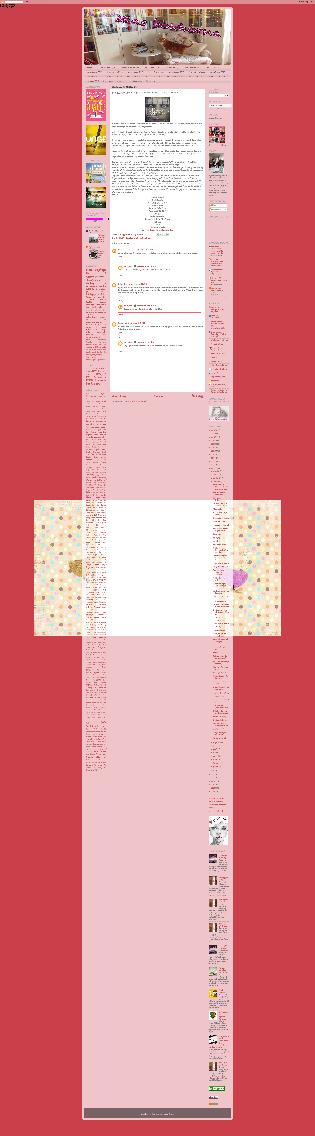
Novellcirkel (94, 335)
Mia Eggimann (128, 266)
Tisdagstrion (93, 280)
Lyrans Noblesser (217, 270)
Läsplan (103, 299)
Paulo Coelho (102, 692)
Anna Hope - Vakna (219, 544)
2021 (213, 447)
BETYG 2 (96, 371)
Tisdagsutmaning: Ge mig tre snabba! (220, 657)
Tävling (104, 335)
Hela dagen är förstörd (221, 525)
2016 (213, 465)
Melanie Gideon (101, 670)
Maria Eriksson (91, 650)
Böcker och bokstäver (129, 67)
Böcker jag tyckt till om (114, 81)
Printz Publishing (216, 332)
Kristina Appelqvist (96, 614)
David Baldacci (90, 487)
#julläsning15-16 (94, 330)
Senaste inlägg (119, 396)
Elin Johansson (97, 502)
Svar (122, 262)
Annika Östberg (101, 437)
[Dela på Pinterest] (168, 234)
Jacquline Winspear (99, 555)
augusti (216, 742)
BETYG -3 (89, 369)
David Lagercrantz (132, 238)
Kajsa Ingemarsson (99, 587)
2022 (213, 444)
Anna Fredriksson (97, 421)
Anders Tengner (91, 411)
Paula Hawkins (94, 692)
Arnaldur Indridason (92, 442)
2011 (212, 781)
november (216, 475)
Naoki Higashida (100, 682)
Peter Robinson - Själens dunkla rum (220, 706)
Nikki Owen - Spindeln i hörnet (220, 683)
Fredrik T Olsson (92, 528)
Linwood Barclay (95, 635)
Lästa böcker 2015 (216, 72)
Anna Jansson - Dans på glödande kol (220, 529)
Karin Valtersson (96, 597)
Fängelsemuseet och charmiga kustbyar (101, 238)
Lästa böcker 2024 (192, 67)
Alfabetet (90, 325)
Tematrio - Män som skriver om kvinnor (220, 504)
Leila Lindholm (90, 627)
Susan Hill (94, 734)
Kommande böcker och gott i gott (220, 640)
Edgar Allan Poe (90, 495)
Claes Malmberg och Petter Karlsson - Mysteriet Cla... (220, 557)
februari (216, 763)
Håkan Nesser (90, 547)
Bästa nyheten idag (219, 673)
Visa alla (227, 298)
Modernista (215, 380)
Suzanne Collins (91, 736)
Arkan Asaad (102, 439)
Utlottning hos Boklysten (218, 499)
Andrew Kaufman (91, 416)
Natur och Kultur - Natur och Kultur (217, 349)
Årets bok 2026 (92, 81)
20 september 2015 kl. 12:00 (146, 266)
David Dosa (99, 487)
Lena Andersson (101, 627)
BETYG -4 (97, 369)
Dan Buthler (98, 480)
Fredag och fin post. (219, 521)
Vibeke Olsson (101, 754)
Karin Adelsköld (92, 590)
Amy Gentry (102, 404)
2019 (213, 454)
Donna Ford (103, 492)
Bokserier (150, 81)
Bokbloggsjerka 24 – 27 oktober (223, 901)
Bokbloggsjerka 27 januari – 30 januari (223, 879)
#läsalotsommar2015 (93, 337)
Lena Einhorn (90, 630)
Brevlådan (92, 342)
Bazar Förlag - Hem (218, 354)
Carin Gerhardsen (100, 460)
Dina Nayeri (95, 492)
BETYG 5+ (99, 384)
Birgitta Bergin (100, 449)
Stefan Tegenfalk (100, 729)
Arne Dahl (103, 442)
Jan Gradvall (102, 557)
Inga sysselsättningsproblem (221, 647)
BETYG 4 (92, 380)
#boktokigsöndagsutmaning (94, 355)
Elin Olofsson (96, 505)
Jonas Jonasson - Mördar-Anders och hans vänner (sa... (220, 487)
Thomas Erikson (98, 744)
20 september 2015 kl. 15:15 (137, 323)
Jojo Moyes (96, 577)
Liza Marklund (100, 637)
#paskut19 (92, 340)
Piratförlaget (215, 307)
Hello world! (215, 317)
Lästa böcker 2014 (94, 76)
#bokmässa (102, 342)
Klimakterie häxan (217, 278)
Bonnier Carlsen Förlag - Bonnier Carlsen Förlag (219, 391)
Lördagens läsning (219, 630)
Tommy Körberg (96, 747)
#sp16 (104, 330)
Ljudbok (142, 238)
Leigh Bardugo (101, 625)
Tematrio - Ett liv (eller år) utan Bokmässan (221, 605)
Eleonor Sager (100, 495)
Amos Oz (95, 404)
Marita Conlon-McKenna (96, 658)
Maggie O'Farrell (97, 642)
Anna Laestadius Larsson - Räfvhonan (218, 572)
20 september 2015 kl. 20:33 (146, 342)
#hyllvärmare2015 (92, 345)
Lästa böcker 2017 (176, 72)
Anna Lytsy (89, 430)
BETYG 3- (102, 377)
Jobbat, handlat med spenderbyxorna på (220, 712)
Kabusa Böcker (216, 373)
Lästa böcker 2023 (171, 67)
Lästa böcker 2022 (213, 67)
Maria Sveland (102, 650)
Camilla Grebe (92, 457)
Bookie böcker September (217, 804)
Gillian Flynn (91, 532)
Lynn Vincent (99, 640)
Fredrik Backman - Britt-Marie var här (220, 724)
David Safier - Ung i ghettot (219, 579)
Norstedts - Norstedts (219, 369)
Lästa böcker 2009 (195, 76)
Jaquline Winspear (92, 560)
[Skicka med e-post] (157, 234)
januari (216, 766)
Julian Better (99, 582)
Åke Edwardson (97, 763)
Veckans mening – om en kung (219, 281)
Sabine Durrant (91, 712)
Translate (225, 109)
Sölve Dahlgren (96, 739)
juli (214, 746)
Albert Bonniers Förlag (219, 365)
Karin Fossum (98, 595)
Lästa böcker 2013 (114, 76)
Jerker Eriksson (91, 572)
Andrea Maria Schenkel (98, 414)
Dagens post (217, 534)
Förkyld (211, 807)
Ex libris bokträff (219, 696)
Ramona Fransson (92, 702)
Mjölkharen (215, 272)
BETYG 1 (103, 369)
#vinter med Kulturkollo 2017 (96, 313)
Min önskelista (135, 81)
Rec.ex (90, 270)
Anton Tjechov (91, 439)
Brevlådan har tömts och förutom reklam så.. (221, 612)
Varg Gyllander (90, 754)
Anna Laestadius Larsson (96, 427)
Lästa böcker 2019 (135, 72)
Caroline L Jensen (100, 465)
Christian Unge (92, 474)
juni (214, 749)
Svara (120, 256)
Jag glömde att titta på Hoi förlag (221, 662)
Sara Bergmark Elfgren (94, 715)
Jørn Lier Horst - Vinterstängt (219, 493)
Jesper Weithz (101, 572)
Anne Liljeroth (97, 430)
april (215, 756)
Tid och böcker (218, 509)
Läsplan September (219, 729)
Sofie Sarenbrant (96, 724)
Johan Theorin (98, 575)
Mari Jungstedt (99, 647)
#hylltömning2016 (91, 360)
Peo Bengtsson (90, 695)
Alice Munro (96, 401)
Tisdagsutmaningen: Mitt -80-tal (219, 733)
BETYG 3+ (92, 377)
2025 (213, 434)
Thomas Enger (96, 742)
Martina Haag (97, 665)
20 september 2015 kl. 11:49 (143, 250)
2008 (213, 791)
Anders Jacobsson (92, 406)
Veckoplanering (92, 286)
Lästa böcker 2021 (94, 72)
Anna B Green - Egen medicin (220, 513)
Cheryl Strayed (97, 470)
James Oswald (91, 557)
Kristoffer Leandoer (97, 620)
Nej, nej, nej (216, 537)
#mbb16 (91, 332)
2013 (213, 774)
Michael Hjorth (92, 672)
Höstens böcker (101, 350)
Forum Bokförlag (217, 344)
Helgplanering (90, 347)
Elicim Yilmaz (97, 500)
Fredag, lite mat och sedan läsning (219, 634)
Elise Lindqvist (95, 513)
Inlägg (214, 205)
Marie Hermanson (91, 652)
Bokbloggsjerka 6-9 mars (223, 1064)
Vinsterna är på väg (219, 716)
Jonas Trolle (90, 582)
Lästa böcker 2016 (196, 72)
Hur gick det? (99, 296)
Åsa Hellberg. (98, 765)
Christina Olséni (97, 477)
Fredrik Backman (100, 525)
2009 (213, 788)
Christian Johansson (99, 472)
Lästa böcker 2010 (174, 76)
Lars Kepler (94, 622)
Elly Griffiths (95, 515)
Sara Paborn (97, 720)
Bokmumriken (122, 323)
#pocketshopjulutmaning (94, 322)
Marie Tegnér (102, 652)
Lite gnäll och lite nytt (220, 567)
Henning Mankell (100, 540)
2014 (213, 771)
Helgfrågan (100, 270)
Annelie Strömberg (100, 434)
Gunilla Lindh (98, 535)
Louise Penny (90, 640)
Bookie (93, 302)
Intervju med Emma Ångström (217, 310)
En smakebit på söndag (96, 308)
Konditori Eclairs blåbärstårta (102, 254)
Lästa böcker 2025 (151, 67)
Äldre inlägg (197, 396)
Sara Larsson (97, 717)
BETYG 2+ (103, 371)
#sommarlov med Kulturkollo (96, 306)
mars (215, 759)
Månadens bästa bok (96, 318)
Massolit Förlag (216, 361)
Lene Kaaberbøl (98, 632)
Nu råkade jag (217, 627)
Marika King (102, 655)
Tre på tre (93, 349)
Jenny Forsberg (101, 567)
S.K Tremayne (102, 710)
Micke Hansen (97, 675)
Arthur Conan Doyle (93, 444)
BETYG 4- (122, 238)
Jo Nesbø (89, 575)
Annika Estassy (91, 437)
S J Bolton (94, 710)
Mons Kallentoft (93, 679)
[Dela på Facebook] (165, 234)
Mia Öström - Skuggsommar (218, 619)
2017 (213, 461)
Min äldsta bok (102, 352)
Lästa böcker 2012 (134, 76)
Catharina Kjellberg (93, 467)
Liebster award (91, 352)
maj (214, 753)
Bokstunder (215, 259)
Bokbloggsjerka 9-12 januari (223, 925)
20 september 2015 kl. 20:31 (146, 305)
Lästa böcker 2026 (107, 67)
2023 (213, 440)
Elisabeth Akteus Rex (99, 507)
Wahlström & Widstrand (219, 340)
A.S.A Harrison (91, 394)
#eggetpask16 (101, 332)
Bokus (152, 230)
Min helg (215, 541)
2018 (213, 458)
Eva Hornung (99, 522)
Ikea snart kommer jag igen (221, 701)
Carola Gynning (92, 462)
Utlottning (100, 325)
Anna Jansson (98, 424)
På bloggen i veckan (96, 326)
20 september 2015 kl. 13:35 (138, 284)
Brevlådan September (220, 720)
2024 (213, 437)
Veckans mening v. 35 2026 (218, 291)
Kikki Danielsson (96, 610)
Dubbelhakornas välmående (94, 248)
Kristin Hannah (100, 612)
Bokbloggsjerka (93, 294)
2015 (213, 468)
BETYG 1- (89, 371)
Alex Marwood (97, 399)
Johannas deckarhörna (126, 250)
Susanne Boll (102, 734)
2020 (213, 451)
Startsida (90, 67)
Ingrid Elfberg (97, 552)
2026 (213, 430)
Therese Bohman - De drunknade (220, 677)
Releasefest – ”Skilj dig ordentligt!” (218, 335)
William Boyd (97, 760)
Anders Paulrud (101, 409)
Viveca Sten (93, 757)
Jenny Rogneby (101, 570)
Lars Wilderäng (91, 625)
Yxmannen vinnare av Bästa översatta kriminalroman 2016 (218, 325)
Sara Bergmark (101, 712)
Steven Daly (99, 731)
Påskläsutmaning (92, 312)
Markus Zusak (97, 662)
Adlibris (162, 230)
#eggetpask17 (102, 340)
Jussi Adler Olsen (97, 585)
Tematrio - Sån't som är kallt (220, 668)
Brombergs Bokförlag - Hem (219, 385)
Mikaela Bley (95, 677)
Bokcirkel (103, 310)
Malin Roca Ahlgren (97, 645)
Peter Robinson (95, 697)
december (216, 471)
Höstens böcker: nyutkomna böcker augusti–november (217, 251)
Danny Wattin (102, 485)
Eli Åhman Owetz (96, 496)
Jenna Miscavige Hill (99, 562)
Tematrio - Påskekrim (222, 991)
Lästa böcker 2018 (155, 72)
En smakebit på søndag (96, 290)
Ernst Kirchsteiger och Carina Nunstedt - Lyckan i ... (220, 585)
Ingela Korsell (97, 550)
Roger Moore (97, 705)
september (217, 482)
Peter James (99, 695)
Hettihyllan (91, 289)
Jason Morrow (157, 1114)
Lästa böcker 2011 (154, 76)
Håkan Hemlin (102, 545)
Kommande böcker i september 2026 (217, 262)
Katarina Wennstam (96, 604)
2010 (213, 784)
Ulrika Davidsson (100, 751)
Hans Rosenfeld (97, 537)
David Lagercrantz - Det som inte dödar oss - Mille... (220, 550)
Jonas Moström (100, 579)
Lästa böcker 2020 (114, 72)
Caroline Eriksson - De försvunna (221, 592)
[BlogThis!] (159, 234)
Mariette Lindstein (92, 655)
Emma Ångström (96, 517)
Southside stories (217, 321)
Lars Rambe (103, 622)
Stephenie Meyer (91, 731)
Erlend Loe (96, 520)
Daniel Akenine (97, 483)
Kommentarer (216, 209)
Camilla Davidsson (98, 454)
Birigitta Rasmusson (93, 452)
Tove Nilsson (98, 749)
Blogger (171, 1114)
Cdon (172, 230)
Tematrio (102, 286)
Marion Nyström (92, 657)
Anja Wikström (101, 416)
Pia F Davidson (100, 700)
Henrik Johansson (93, 542)
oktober (216, 478)
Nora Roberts (98, 687)
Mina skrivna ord (216, 288)
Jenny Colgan (92, 564)
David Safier (97, 490)
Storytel (148, 238)
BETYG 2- (91, 375)
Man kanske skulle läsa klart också (221, 688)
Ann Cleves (98, 419)
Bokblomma (215, 247)
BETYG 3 (101, 374)
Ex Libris (103, 345)
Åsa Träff (95, 770)
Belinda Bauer (96, 447)
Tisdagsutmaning (93, 317)
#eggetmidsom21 (91, 357)
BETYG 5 (91, 384)
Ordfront (214, 357)
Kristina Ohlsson (92, 617)
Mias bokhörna (104, 15)
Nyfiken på (96, 283)
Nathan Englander (94, 684)
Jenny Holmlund (91, 570)
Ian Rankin (99, 547)
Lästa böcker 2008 (216, 76)
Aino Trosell (98, 396)
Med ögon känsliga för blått (96, 232)
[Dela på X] (162, 234)
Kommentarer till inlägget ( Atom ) (135, 401)
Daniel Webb (94, 485)
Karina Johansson (100, 602)
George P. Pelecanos (99, 530)
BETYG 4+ (102, 380)
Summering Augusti (219, 738)
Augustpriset (101, 360)
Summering (93, 299)
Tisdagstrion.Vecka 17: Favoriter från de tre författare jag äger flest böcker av (219, 1041)
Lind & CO (214, 315)
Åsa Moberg (97, 768)
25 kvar (215, 652)
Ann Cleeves (90, 419)
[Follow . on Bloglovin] (218, 845)
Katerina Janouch (93, 607)
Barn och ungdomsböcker (96, 275)
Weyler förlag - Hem (218, 377)
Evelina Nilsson (123, 284)
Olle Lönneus (98, 690)
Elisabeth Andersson (93, 510)
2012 (213, 778)
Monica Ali (103, 677)
